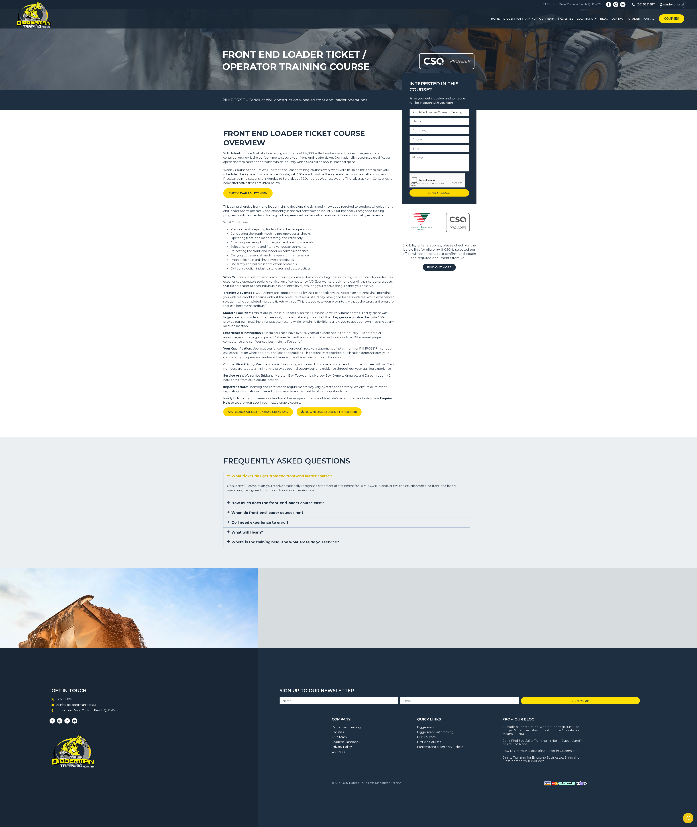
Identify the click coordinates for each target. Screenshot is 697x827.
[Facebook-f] (608, 4)
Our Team (547, 18)
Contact (618, 18)
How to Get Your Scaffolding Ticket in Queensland (540, 751)
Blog (604, 18)
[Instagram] (615, 4)
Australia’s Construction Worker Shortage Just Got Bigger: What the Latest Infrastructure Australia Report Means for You (544, 730)
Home (495, 18)
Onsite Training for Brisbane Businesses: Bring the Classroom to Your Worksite (540, 759)
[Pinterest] (74, 721)
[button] (346, 476)
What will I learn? (247, 532)
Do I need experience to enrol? (259, 522)
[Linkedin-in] (622, 4)
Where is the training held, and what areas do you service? (285, 542)
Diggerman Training (519, 18)
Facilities (565, 18)
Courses (671, 18)
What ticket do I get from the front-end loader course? (281, 476)
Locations (585, 18)
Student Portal (641, 18)
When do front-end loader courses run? (267, 513)
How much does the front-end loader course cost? (277, 503)
